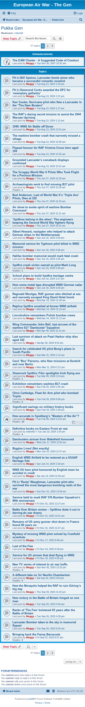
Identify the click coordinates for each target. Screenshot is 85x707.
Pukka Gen (12, 28)
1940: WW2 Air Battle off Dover (32, 126)
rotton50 (18, 33)
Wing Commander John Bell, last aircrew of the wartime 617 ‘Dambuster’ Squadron (44, 326)
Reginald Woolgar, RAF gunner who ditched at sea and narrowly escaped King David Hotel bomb (46, 295)
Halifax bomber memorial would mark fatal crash (45, 256)
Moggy (30, 63)
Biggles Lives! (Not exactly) (30, 448)
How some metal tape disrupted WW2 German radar (47, 284)
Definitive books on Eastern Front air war (40, 428)
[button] (52, 46)
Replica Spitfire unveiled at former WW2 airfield (44, 306)
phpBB (30, 699)
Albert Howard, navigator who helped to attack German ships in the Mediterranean (43, 233)
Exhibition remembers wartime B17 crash (40, 383)
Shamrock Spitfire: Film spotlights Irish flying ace (46, 373)
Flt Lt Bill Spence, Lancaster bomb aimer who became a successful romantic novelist (43, 79)
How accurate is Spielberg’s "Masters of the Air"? (45, 416)
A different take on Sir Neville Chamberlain (41, 575)
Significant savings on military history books (42, 407)
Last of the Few (22, 546)
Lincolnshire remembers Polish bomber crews (43, 315)
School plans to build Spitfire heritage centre (42, 275)
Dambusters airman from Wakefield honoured (43, 439)
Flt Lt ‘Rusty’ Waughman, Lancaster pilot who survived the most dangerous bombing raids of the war (46, 485)
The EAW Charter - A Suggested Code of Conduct (45, 60)
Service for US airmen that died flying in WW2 (43, 555)
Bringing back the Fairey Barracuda (36, 634)
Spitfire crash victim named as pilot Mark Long (44, 265)
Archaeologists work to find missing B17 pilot (43, 184)
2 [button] (47, 46)
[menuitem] (11, 13)
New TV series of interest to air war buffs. (40, 564)
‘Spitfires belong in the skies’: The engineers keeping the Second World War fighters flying (43, 221)
